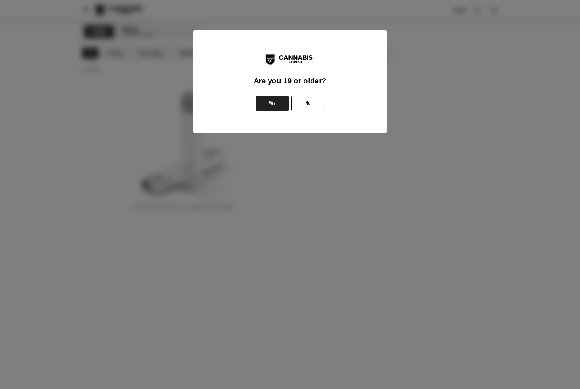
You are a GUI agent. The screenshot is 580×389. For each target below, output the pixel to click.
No (308, 103)
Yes (272, 103)
